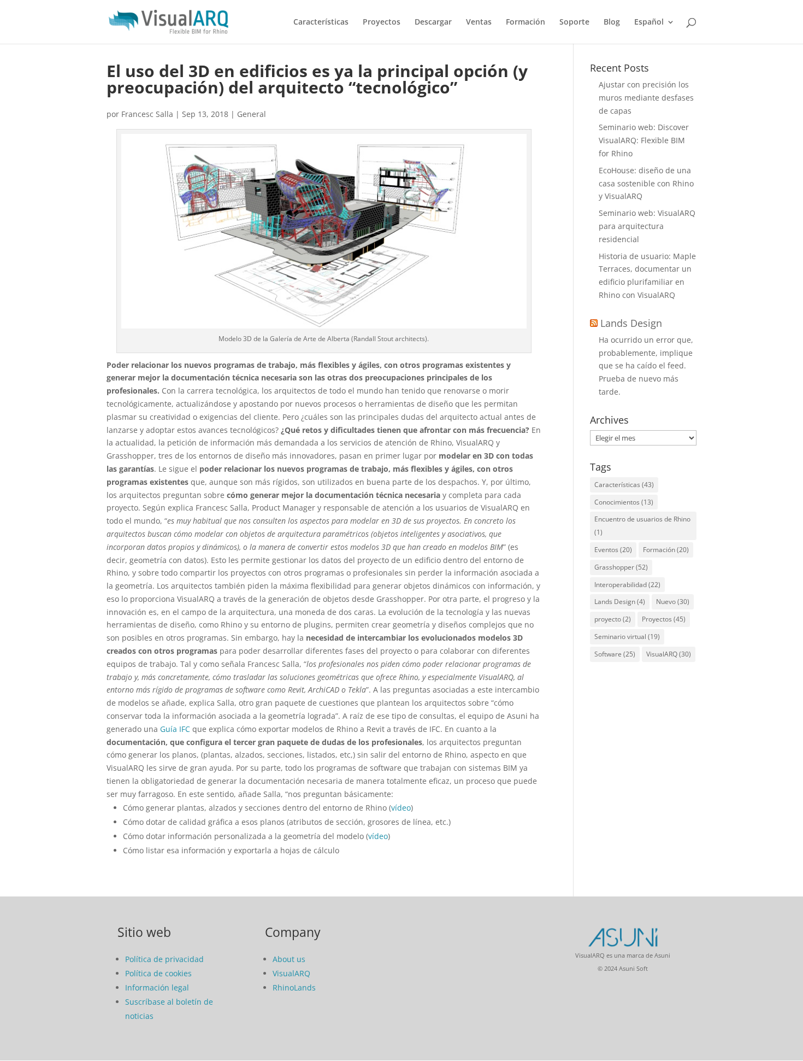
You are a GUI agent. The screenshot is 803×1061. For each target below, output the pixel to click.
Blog (612, 22)
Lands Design (631, 323)
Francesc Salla (147, 114)
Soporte (574, 22)
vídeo (401, 807)
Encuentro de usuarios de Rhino (642, 525)
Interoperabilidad (627, 584)
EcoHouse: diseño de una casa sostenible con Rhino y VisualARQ (646, 183)
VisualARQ (668, 654)
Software (614, 654)
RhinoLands (294, 987)
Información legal (157, 987)
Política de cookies (158, 973)
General (251, 114)
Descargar (433, 22)
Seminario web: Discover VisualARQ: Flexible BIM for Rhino (644, 140)
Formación (525, 22)
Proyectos (381, 22)
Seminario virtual (627, 636)
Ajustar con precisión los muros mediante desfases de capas (646, 97)
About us (289, 959)
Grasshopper (621, 567)
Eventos (613, 549)
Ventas (479, 22)
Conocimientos (623, 502)
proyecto (612, 619)
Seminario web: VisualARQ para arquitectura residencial (647, 226)
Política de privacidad (164, 959)
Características (321, 22)
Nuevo (672, 601)
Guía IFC (175, 729)
